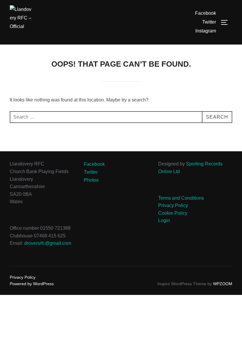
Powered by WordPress (32, 283)
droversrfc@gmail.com (47, 243)
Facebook (205, 13)
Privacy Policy (173, 205)
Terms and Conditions (181, 198)
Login (164, 220)
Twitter (209, 21)
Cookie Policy (172, 213)
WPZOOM (222, 283)
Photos (91, 180)
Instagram (205, 30)
